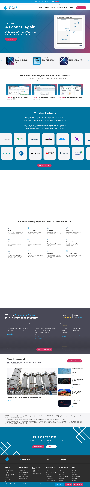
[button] (40, 7)
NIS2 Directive (48, 476)
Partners (74, 480)
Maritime (61, 480)
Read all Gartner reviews (44, 349)
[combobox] (85, 4)
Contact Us (74, 478)
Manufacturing (62, 478)
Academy (74, 470)
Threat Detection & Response (36, 471)
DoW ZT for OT (48, 470)
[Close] (88, 484)
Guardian (7, 477)
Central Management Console (9, 475)
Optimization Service (23, 478)
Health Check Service (23, 476)
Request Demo (81, 7)
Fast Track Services (23, 474)
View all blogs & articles (74, 360)
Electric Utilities (62, 472)
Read (8, 400)
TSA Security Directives (50, 480)
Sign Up (57, 1)
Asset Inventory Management (35, 477)
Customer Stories (76, 476)
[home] (10, 8)
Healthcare (61, 474)
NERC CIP (47, 474)
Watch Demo (51, 446)
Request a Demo (38, 446)
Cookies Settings (59, 484)
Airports (60, 470)
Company (74, 474)
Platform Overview (9, 470)
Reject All (68, 484)
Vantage (7, 472)
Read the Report (11, 39)
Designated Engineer (23, 472)
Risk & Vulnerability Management (36, 480)
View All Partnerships (44, 165)
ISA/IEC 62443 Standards (50, 472)
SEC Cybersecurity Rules (50, 478)
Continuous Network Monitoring (36, 474)
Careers (74, 472)
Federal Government (63, 476)
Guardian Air (7, 479)
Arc (6, 481)
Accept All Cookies (78, 484)
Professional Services (23, 470)
